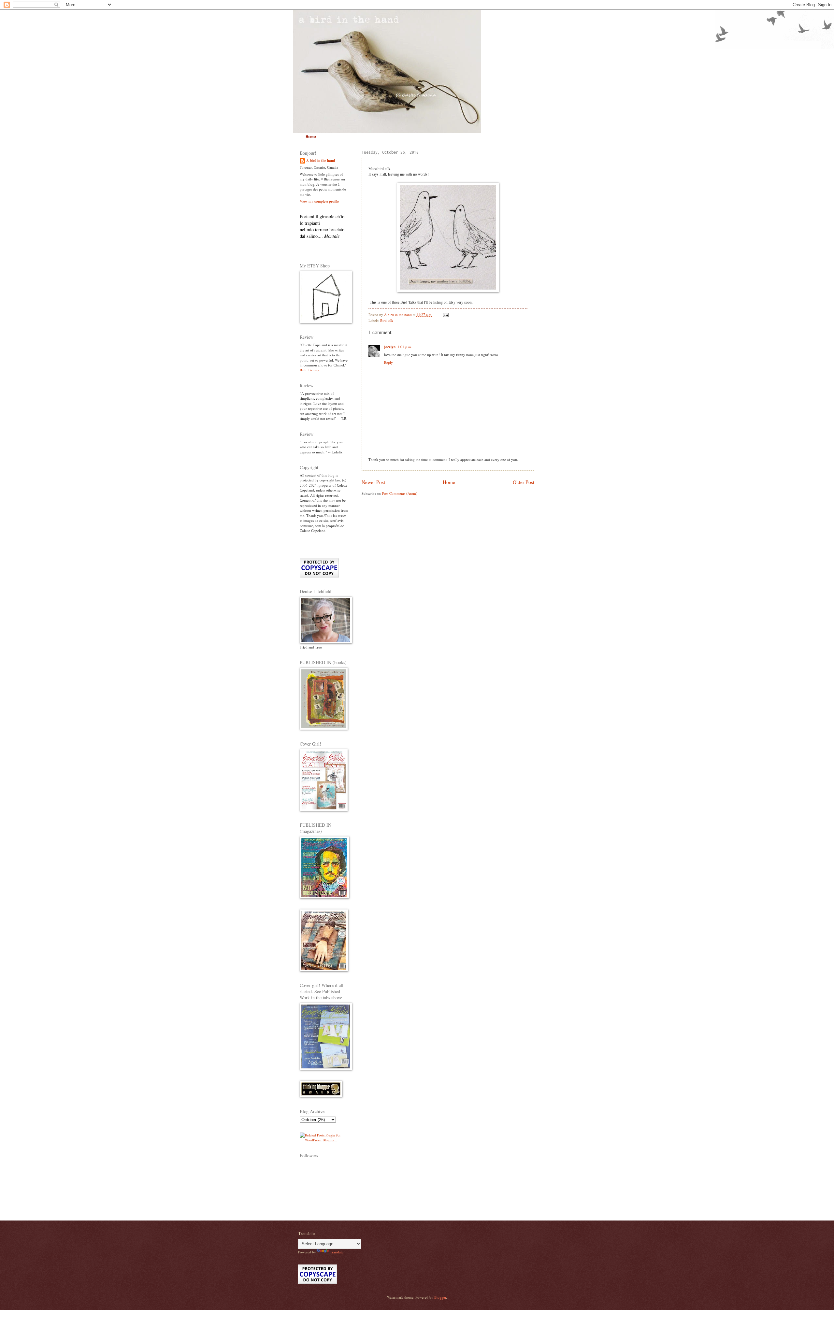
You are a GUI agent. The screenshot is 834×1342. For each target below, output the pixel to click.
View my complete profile (319, 201)
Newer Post (373, 482)
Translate (336, 1251)
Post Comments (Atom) (399, 493)
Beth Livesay (309, 369)
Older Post (523, 482)
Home (311, 136)
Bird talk (386, 320)
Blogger (440, 1297)
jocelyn (389, 347)
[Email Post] (445, 314)
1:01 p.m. (404, 346)
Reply (388, 362)
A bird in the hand (320, 160)
